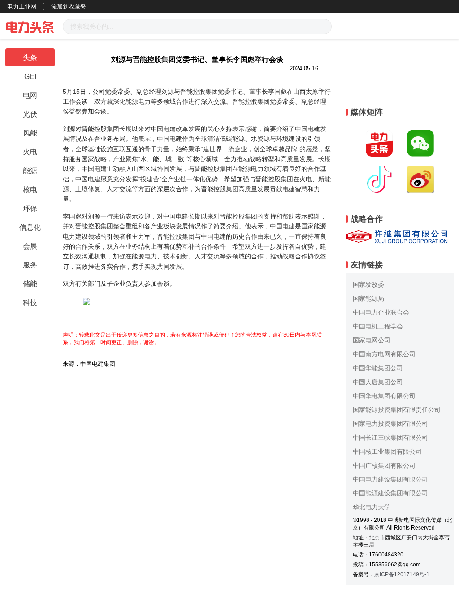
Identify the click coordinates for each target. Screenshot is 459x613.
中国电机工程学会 (378, 326)
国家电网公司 (371, 340)
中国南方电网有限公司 (384, 354)
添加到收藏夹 (68, 6)
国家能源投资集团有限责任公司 (397, 409)
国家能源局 (368, 298)
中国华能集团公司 (378, 368)
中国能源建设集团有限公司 (390, 493)
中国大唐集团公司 (378, 381)
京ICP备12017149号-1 (401, 574)
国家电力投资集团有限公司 (390, 423)
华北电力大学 (371, 507)
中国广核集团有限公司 (384, 465)
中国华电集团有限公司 (384, 395)
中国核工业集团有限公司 (387, 451)
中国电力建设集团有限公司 (390, 479)
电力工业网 (21, 6)
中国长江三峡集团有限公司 (390, 437)
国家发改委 (368, 284)
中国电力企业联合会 (381, 312)
